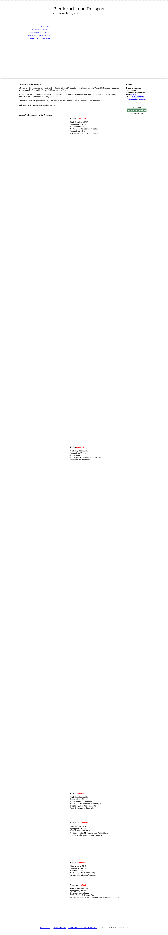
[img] (33, 12)
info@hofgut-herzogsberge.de (136, 99)
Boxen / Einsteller (40, 33)
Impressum (59, 928)
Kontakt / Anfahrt (40, 38)
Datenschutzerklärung (82, 928)
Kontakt (45, 928)
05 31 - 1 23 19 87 (138, 97)
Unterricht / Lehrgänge (36, 36)
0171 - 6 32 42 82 (136, 95)
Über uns (44, 27)
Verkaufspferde (41, 30)
